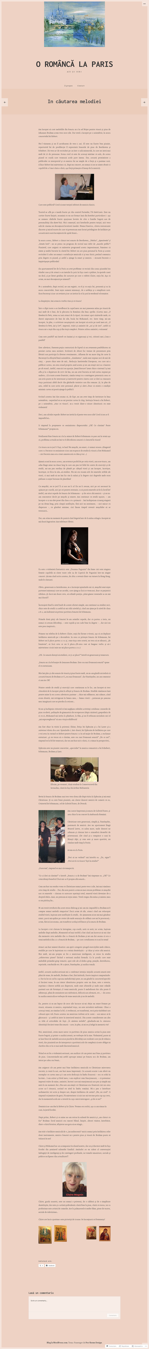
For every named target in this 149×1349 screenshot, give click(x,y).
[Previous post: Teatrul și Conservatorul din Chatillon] (5, 102)
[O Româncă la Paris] (74, 24)
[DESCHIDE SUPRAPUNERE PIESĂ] (144, 4)
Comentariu (113, 1315)
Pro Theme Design (94, 1342)
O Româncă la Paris (74, 63)
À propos (68, 85)
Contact (81, 85)
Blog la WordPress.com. (57, 1342)
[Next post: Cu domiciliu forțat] (144, 102)
